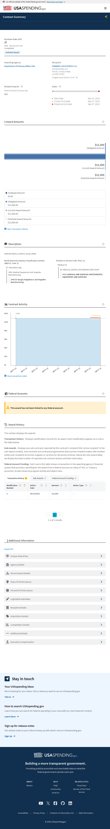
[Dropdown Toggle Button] (106, 17)
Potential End (95, 318)
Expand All (8, 549)
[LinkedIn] (70, 803)
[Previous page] (49, 515)
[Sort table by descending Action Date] (46, 486)
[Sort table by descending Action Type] (91, 486)
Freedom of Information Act (62, 813)
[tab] (17, 478)
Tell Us (8, 696)
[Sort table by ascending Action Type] (91, 484)
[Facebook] (55, 803)
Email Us (55, 792)
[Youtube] (40, 803)
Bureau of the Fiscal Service (81, 790)
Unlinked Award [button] (12, 52)
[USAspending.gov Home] (24, 8)
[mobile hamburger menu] (103, 8)
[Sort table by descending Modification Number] (24, 486)
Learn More (10, 716)
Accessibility (23, 813)
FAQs (56, 785)
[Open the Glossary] (5, 42)
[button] (55, 556)
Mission (29, 785)
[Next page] (60, 515)
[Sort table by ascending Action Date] (46, 484)
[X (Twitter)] (48, 803)
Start (18, 313)
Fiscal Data (81, 785)
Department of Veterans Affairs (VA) (19, 66)
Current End (95, 315)
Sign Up (8, 736)
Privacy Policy (39, 813)
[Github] (62, 803)
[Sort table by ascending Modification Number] (24, 484)
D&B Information (86, 813)
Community (56, 789)
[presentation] (12, 52)
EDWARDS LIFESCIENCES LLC (64, 66)
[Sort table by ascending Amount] (66, 484)
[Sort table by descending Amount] (66, 486)
